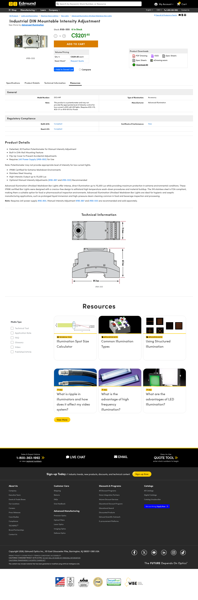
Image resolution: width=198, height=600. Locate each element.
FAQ (17, 337)
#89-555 (66, 180)
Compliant (58, 124)
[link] (183, 2)
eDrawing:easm (160, 60)
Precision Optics (60, 515)
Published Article (23, 351)
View (150, 124)
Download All (142, 64)
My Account (165, 4)
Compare (86, 69)
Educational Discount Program (111, 503)
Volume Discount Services (108, 499)
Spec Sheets (170, 55)
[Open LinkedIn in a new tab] (164, 553)
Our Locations (14, 503)
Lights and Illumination (29, 16)
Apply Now (156, 506)
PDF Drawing (141, 55)
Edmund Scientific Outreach (109, 517)
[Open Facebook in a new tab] (134, 553)
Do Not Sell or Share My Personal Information (61, 558)
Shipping (57, 490)
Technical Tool (22, 328)
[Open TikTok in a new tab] (183, 553)
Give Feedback (59, 503)
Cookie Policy (27, 556)
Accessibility (56, 556)
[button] (173, 10)
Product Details (32, 82)
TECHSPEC (13, 525)
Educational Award (106, 508)
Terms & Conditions (42, 556)
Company (53, 9)
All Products (13, 16)
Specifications (13, 82)
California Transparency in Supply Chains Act (27, 560)
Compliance (13, 521)
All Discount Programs (107, 490)
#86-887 (53, 180)
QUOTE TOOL (164, 457)
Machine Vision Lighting (49, 16)
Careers (12, 508)
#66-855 (42, 200)
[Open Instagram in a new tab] (173, 553)
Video (17, 347)
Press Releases (14, 512)
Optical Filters (59, 520)
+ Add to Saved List (64, 69)
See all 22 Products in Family (166, 15)
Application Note (23, 332)
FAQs (56, 499)
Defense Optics (60, 533)
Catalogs (149, 490)
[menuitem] (15, 10)
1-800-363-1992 (172, 10)
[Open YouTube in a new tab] (154, 553)
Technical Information (55, 82)
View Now (75, 342)
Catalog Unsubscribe (152, 499)
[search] (99, 3)
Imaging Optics (60, 528)
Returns (57, 495)
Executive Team (15, 495)
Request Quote (77, 61)
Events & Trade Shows (17, 499)
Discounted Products (107, 512)
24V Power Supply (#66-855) (32, 159)
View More (62, 419)
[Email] (179, 14)
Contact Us (185, 10)
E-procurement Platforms (109, 521)
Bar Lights (65, 16)
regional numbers (33, 461)
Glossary (19, 342)
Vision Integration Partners (109, 495)
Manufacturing (27, 9)
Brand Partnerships (16, 530)
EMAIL (123, 456)
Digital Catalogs (150, 495)
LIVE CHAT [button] (77, 457)
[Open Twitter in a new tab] (144, 553)
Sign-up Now (141, 474)
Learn (43, 9)
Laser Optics (59, 524)
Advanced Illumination (33, 24)
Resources (75, 82)
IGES (156, 55)
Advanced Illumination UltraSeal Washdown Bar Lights (92, 16)
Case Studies (14, 517)
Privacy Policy (14, 556)
